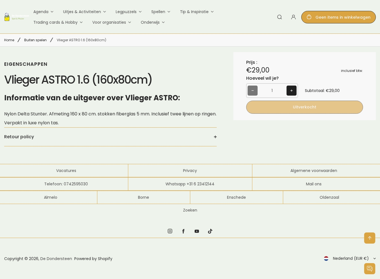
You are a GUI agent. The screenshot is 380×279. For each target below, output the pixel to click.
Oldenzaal (329, 197)
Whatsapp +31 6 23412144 (190, 184)
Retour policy (19, 137)
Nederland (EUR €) (351, 258)
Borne (143, 197)
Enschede (236, 197)
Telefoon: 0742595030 (66, 184)
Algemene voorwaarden (313, 170)
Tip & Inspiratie (194, 11)
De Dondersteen (56, 258)
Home (9, 40)
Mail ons (314, 184)
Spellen (158, 11)
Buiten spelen (35, 40)
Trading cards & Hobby (55, 22)
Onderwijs (150, 22)
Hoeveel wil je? (262, 78)
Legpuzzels (126, 11)
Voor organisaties (109, 22)
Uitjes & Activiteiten (82, 11)
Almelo (50, 197)
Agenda (40, 11)
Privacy (190, 170)
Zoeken (190, 210)
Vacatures (66, 170)
